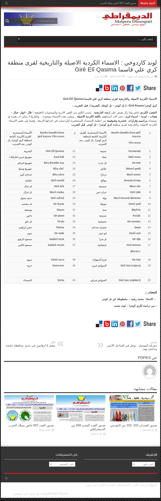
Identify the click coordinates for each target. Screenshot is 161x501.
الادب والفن (132, 76)
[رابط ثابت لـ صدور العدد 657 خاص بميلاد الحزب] (29, 420)
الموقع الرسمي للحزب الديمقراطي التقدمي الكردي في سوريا (121, 485)
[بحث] (7, 21)
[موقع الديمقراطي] (80, 23)
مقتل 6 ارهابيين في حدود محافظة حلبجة (30, 344)
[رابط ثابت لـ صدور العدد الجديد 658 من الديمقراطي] (80, 420)
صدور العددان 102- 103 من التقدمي (133, 425)
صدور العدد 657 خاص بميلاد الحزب (118, 3)
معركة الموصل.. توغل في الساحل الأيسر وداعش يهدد (132, 345)
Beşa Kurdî (144, 76)
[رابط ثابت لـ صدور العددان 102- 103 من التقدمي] (132, 420)
